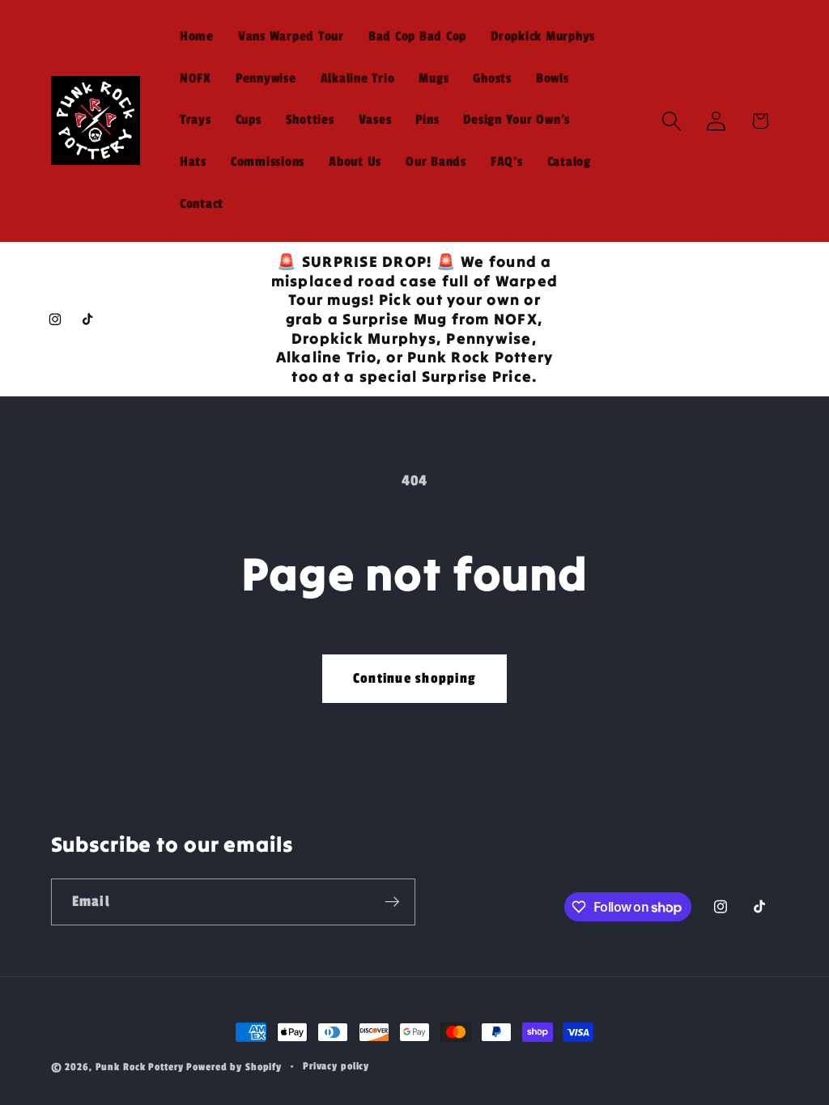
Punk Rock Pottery (140, 1067)
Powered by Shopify (234, 1067)
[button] (671, 121)
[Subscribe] (392, 901)
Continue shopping (414, 678)
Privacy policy (336, 1067)
